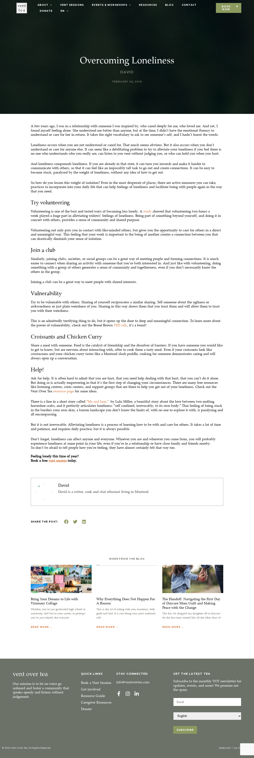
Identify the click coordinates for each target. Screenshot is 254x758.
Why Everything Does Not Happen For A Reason (125, 601)
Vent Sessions (72, 4)
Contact (189, 4)
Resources (148, 4)
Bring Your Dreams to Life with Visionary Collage (54, 601)
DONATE (46, 10)
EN (62, 10)
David (63, 485)
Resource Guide (93, 696)
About (43, 4)
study (147, 211)
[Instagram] (127, 693)
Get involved (90, 689)
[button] (66, 521)
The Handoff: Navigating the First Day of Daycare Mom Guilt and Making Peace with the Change (191, 603)
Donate (86, 709)
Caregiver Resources (96, 702)
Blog (169, 4)
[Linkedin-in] (136, 693)
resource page (63, 391)
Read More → (41, 626)
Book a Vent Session (96, 682)
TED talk (120, 325)
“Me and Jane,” (98, 401)
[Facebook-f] (118, 693)
